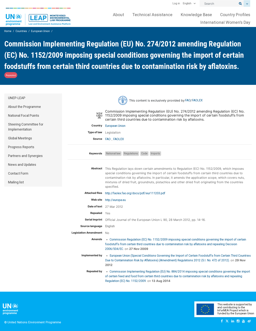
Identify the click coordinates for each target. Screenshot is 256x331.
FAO (187, 100)
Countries (21, 31)
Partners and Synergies (25, 156)
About (118, 14)
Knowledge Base (196, 14)
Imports (155, 153)
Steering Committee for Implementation (25, 126)
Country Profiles (235, 14)
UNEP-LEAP (16, 98)
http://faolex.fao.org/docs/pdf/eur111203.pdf (135, 193)
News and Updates (22, 165)
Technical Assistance (152, 14)
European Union (40, 31)
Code (144, 153)
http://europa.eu (115, 200)
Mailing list (16, 182)
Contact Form (18, 173)
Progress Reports (21, 147)
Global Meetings (20, 138)
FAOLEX (197, 100)
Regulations (131, 153)
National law (113, 153)
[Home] (38, 16)
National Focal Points (23, 115)
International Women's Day (225, 22)
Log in (176, 3)
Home (7, 31)
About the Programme (24, 107)
